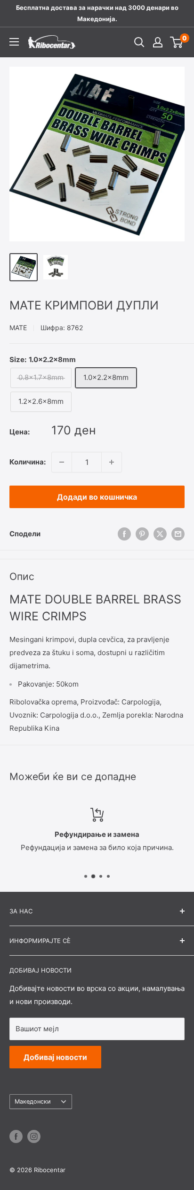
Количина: (27, 461)
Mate (18, 328)
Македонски (33, 1101)
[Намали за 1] (62, 462)
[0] (177, 42)
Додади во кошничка (97, 497)
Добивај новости (55, 1057)
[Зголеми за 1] (111, 462)
